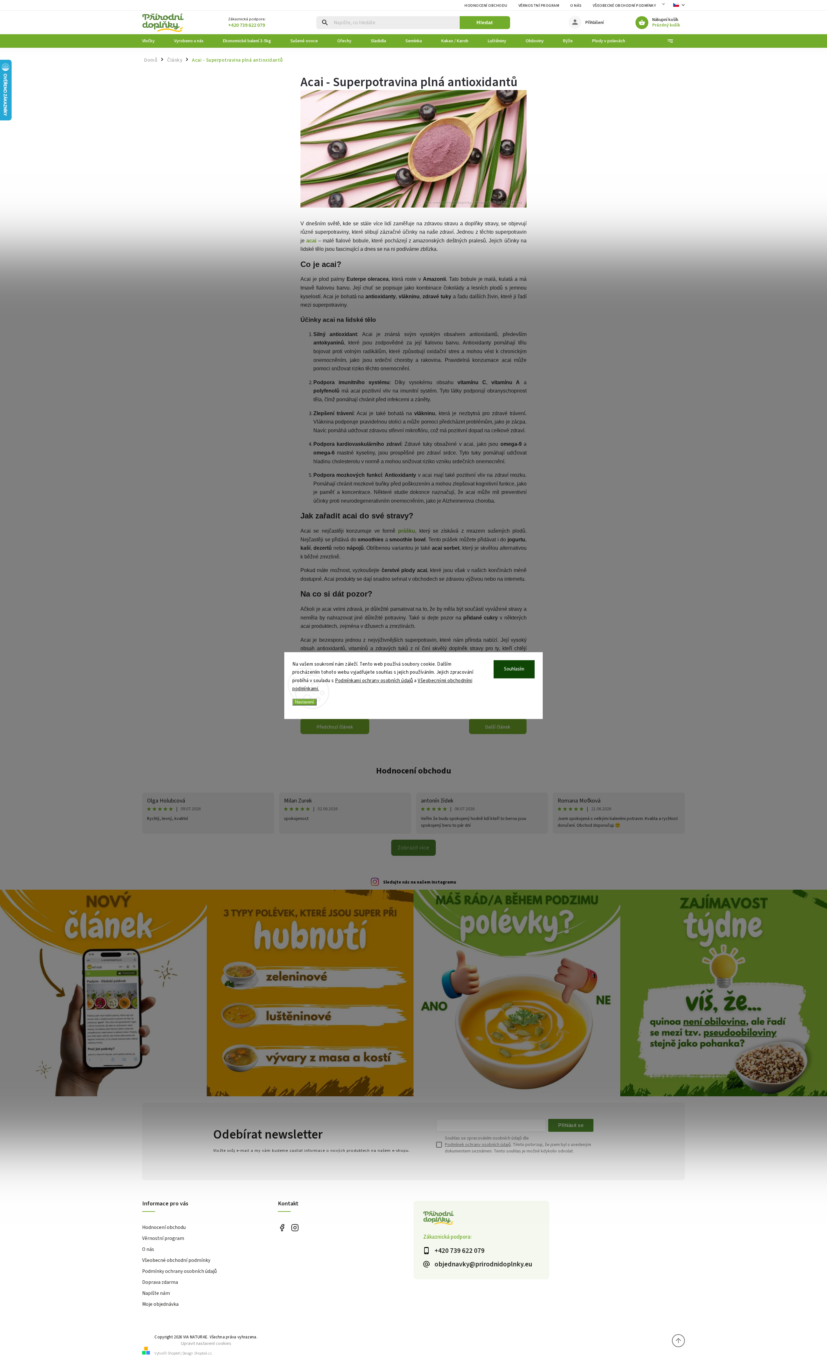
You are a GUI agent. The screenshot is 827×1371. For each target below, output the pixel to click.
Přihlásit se (570, 1125)
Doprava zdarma (160, 1282)
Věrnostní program (539, 5)
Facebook (282, 1228)
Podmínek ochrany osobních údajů (478, 1144)
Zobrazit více (413, 847)
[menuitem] (153, 41)
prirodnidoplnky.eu (295, 1228)
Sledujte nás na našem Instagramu (419, 882)
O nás (576, 5)
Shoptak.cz (203, 1353)
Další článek (497, 727)
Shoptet (174, 1353)
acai (311, 240)
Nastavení (304, 702)
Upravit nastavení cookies (206, 1343)
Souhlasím (514, 669)
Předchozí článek (335, 727)
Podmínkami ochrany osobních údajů (374, 680)
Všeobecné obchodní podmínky (624, 5)
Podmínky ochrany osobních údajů (179, 1271)
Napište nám (156, 1293)
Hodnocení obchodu (486, 5)
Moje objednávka (160, 1304)
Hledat (484, 22)
